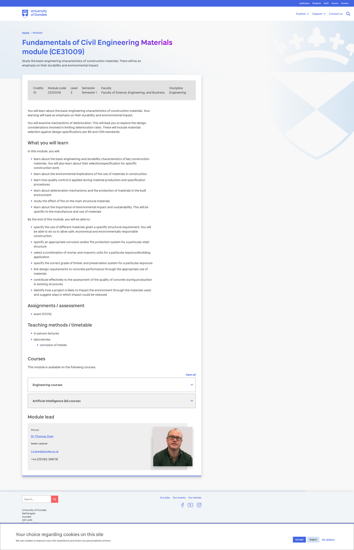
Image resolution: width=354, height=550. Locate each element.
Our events (179, 497)
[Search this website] (348, 14)
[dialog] (177, 536)
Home (25, 32)
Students (316, 3)
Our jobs (165, 497)
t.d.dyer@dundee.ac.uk (44, 451)
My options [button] (328, 539)
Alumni (334, 3)
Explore (301, 13)
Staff (326, 3)
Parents (344, 3)
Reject (313, 539)
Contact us (336, 13)
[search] (54, 499)
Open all (191, 374)
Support (317, 13)
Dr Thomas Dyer (42, 436)
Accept (299, 539)
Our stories (194, 497)
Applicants (304, 3)
